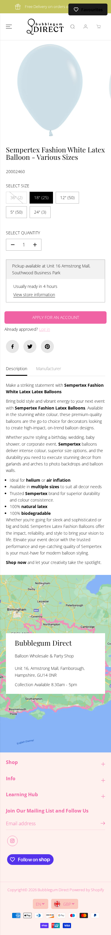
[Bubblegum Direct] (45, 27)
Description (16, 368)
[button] (9, 26)
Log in (44, 329)
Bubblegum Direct (53, 889)
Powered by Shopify (87, 889)
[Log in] (85, 26)
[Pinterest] (47, 346)
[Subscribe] (103, 824)
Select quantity (23, 233)
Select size (17, 185)
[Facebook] (12, 346)
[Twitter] (29, 346)
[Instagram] (12, 840)
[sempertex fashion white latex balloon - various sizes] (50, 90)
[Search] (72, 26)
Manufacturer (48, 368)
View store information (34, 294)
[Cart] (98, 26)
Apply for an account (55, 317)
